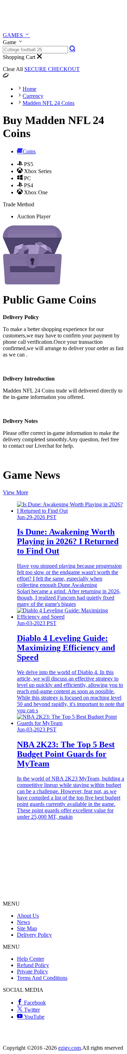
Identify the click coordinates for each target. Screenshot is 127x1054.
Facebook (34, 1003)
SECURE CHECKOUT (52, 69)
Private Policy (32, 971)
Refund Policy (33, 965)
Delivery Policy (34, 935)
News (23, 922)
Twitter (31, 1010)
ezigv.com (69, 1048)
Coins (29, 151)
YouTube (33, 1017)
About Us (28, 916)
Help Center (30, 959)
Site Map (27, 928)
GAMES (13, 35)
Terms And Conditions (42, 978)
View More (15, 492)
